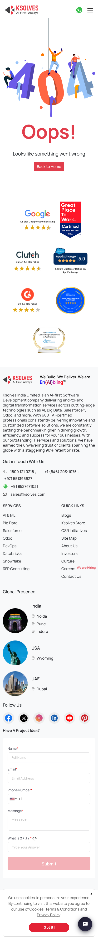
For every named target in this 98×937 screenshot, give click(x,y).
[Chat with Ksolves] (85, 924)
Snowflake (12, 561)
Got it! (49, 927)
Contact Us (71, 576)
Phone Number (20, 790)
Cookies (36, 909)
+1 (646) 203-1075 (60, 471)
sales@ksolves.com (27, 494)
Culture (68, 561)
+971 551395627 (18, 478)
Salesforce (12, 530)
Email (12, 769)
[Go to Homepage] (8, 718)
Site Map (69, 538)
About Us (69, 545)
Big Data (10, 523)
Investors (69, 553)
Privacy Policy (48, 914)
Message (15, 811)
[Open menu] (90, 10)
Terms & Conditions (62, 909)
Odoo (7, 538)
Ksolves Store (73, 523)
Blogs (66, 515)
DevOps (9, 545)
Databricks (12, 553)
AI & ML (9, 515)
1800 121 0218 (22, 471)
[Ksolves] (20, 10)
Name (13, 748)
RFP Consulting (16, 568)
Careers (78, 568)
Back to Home (49, 166)
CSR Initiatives (74, 530)
